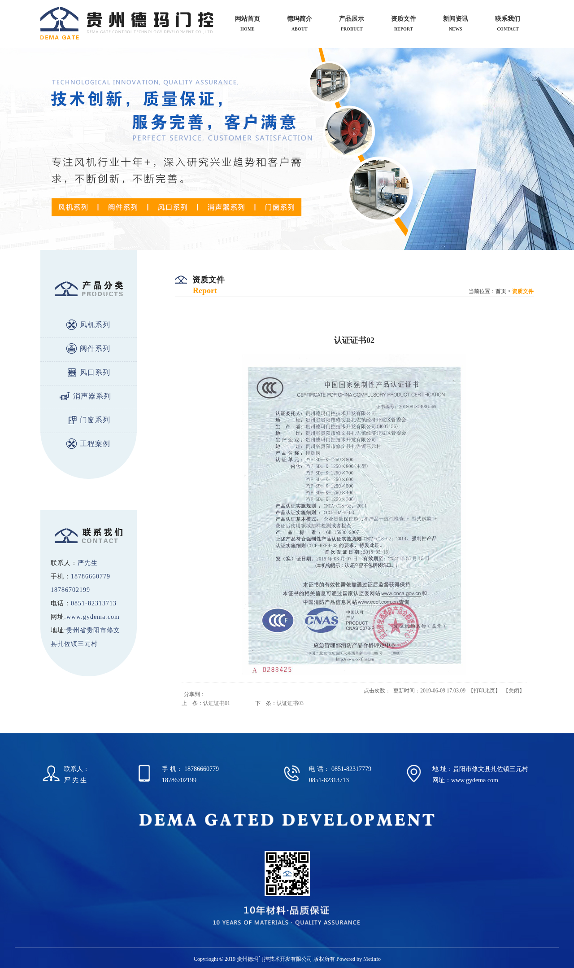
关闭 (514, 691)
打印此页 (484, 691)
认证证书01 (216, 703)
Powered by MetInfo (358, 959)
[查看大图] (354, 673)
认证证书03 (290, 703)
